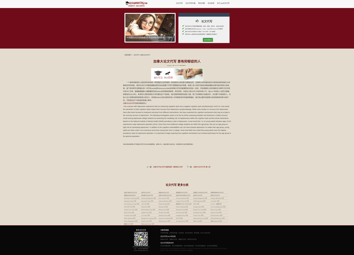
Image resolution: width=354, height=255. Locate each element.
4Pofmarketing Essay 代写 (218, 218)
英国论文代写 (173, 239)
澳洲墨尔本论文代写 (147, 195)
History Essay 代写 (216, 209)
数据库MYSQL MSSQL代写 (184, 204)
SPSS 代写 (196, 204)
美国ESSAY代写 (128, 224)
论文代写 (179, 3)
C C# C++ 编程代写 (216, 204)
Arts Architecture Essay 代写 (131, 204)
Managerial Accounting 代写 (148, 218)
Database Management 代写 (148, 198)
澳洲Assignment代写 (216, 221)
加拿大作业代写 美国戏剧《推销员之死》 (168, 167)
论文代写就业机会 (189, 246)
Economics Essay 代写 (130, 215)
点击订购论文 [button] (208, 40)
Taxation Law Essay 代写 (130, 209)
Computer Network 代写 (182, 201)
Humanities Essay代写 (182, 209)
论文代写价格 (190, 3)
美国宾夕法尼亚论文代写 (200, 192)
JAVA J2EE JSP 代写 (129, 207)
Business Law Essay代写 (199, 209)
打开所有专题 (164, 233)
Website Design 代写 (164, 204)
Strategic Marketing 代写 (217, 198)
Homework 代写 (145, 207)
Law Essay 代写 (145, 215)
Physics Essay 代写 (129, 212)
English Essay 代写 (146, 212)
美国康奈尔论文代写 (182, 192)
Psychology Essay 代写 (199, 212)
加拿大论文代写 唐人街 (201, 167)
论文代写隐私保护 (165, 246)
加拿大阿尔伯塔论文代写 (183, 195)
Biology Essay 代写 (164, 209)
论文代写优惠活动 (200, 246)
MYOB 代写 (179, 218)
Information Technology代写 (131, 198)
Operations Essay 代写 (147, 201)
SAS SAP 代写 (145, 204)
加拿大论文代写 (144, 55)
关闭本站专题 (173, 233)
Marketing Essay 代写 (164, 221)
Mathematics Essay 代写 (147, 224)
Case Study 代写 (215, 201)
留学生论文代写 (145, 192)
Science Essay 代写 (198, 215)
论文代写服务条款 (177, 246)
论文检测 (211, 3)
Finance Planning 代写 (182, 207)
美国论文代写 (182, 239)
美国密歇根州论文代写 (217, 192)
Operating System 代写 (130, 201)
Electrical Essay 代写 (181, 212)
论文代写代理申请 (212, 246)
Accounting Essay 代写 (182, 221)
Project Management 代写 (131, 221)
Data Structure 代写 (164, 198)
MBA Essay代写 (197, 221)
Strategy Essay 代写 (198, 207)
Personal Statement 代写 (182, 198)
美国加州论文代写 (164, 192)
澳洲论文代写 (164, 239)
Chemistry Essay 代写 (164, 215)
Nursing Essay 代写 (164, 212)
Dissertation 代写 (163, 207)
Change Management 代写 (200, 198)
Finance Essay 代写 (146, 221)
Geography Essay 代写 (182, 215)
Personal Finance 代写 (216, 215)
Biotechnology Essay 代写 (148, 209)
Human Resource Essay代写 (200, 218)
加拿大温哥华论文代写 (130, 192)
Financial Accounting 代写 (166, 218)
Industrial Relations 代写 (165, 201)
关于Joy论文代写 (223, 3)
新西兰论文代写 (215, 195)
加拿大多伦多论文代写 (165, 195)
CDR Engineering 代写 (199, 201)
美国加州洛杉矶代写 (130, 195)
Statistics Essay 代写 (216, 212)
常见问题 (201, 3)
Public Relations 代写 (129, 218)
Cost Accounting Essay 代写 (218, 207)
